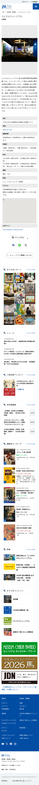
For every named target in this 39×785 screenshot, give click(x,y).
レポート (4, 703)
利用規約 (4, 781)
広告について (6, 738)
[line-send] (19, 245)
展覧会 (4, 698)
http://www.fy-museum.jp (11, 229)
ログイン (4, 728)
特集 (21, 703)
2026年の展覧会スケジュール (28, 714)
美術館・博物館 (11, 12)
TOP (3, 12)
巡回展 (15, 599)
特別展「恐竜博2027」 (23, 509)
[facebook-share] (13, 245)
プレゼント (23, 706)
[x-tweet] (26, 245)
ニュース (4, 706)
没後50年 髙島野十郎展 (23, 528)
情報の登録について (26, 735)
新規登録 (22, 728)
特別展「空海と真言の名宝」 (25, 471)
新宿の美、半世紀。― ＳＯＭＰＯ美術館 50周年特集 (25, 567)
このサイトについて (8, 735)
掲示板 (22, 709)
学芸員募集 (5, 709)
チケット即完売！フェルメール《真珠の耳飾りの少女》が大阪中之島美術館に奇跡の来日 (19, 352)
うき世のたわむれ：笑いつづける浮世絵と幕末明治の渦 (25, 383)
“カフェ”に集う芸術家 (23, 452)
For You (4, 731)
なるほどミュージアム (9, 723)
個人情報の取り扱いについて (22, 781)
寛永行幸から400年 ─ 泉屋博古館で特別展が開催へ (19, 342)
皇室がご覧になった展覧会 (23, 632)
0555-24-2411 (7, 130)
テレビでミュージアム (21, 621)
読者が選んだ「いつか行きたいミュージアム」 (25, 556)
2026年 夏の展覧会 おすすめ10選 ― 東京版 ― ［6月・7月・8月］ (25, 577)
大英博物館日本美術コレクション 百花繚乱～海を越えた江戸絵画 (25, 492)
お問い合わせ (24, 738)
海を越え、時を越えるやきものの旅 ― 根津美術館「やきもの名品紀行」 (19, 363)
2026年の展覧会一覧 (20, 610)
